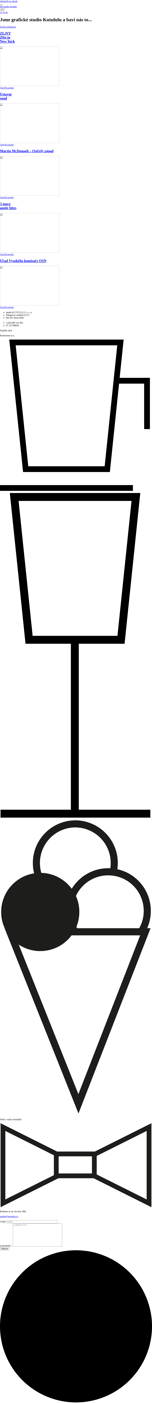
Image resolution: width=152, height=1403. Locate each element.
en (4, 12)
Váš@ (3, 1221)
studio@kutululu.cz (9, 1216)
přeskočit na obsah (8, 1)
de (6, 12)
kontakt (13, 6)
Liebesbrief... (6, 1245)
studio (7, 6)
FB (2, 6)
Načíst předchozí (8, 27)
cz (2, 9)
